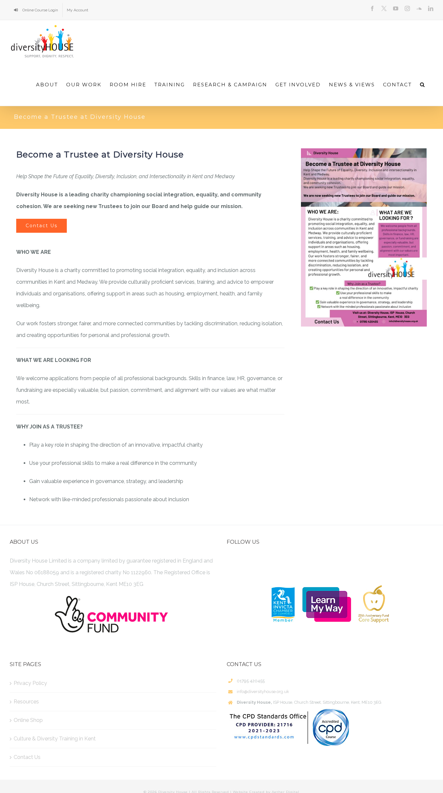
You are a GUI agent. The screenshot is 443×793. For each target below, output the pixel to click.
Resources (26, 702)
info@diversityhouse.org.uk (263, 691)
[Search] (422, 84)
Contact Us (27, 757)
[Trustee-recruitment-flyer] (364, 237)
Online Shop (28, 720)
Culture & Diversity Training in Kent (55, 739)
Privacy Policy (30, 683)
